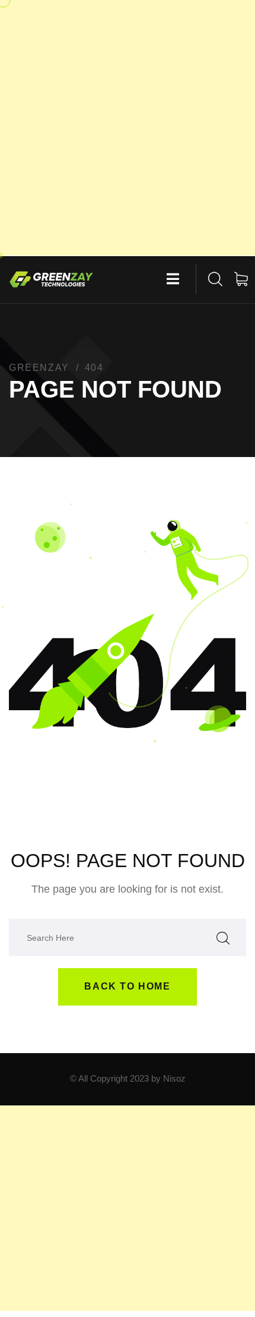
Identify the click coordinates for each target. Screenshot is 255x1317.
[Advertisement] (127, 128)
